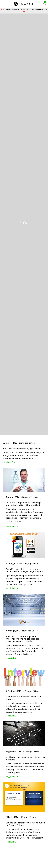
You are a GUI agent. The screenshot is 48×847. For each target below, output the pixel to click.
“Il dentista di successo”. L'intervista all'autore (23, 698)
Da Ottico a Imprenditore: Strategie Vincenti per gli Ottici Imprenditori (23, 504)
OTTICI (9, 521)
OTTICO (17, 521)
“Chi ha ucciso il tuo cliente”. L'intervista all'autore (25, 758)
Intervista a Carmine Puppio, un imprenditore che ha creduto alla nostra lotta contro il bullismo (22, 639)
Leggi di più (8, 462)
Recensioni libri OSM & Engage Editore (22, 448)
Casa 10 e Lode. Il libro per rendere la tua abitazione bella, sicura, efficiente (24, 570)
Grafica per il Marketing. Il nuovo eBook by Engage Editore (25, 824)
